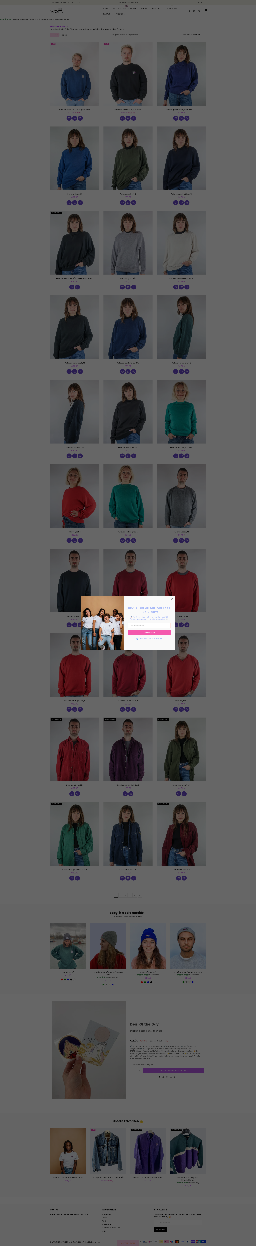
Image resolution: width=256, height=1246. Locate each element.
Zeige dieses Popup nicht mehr (150, 639)
